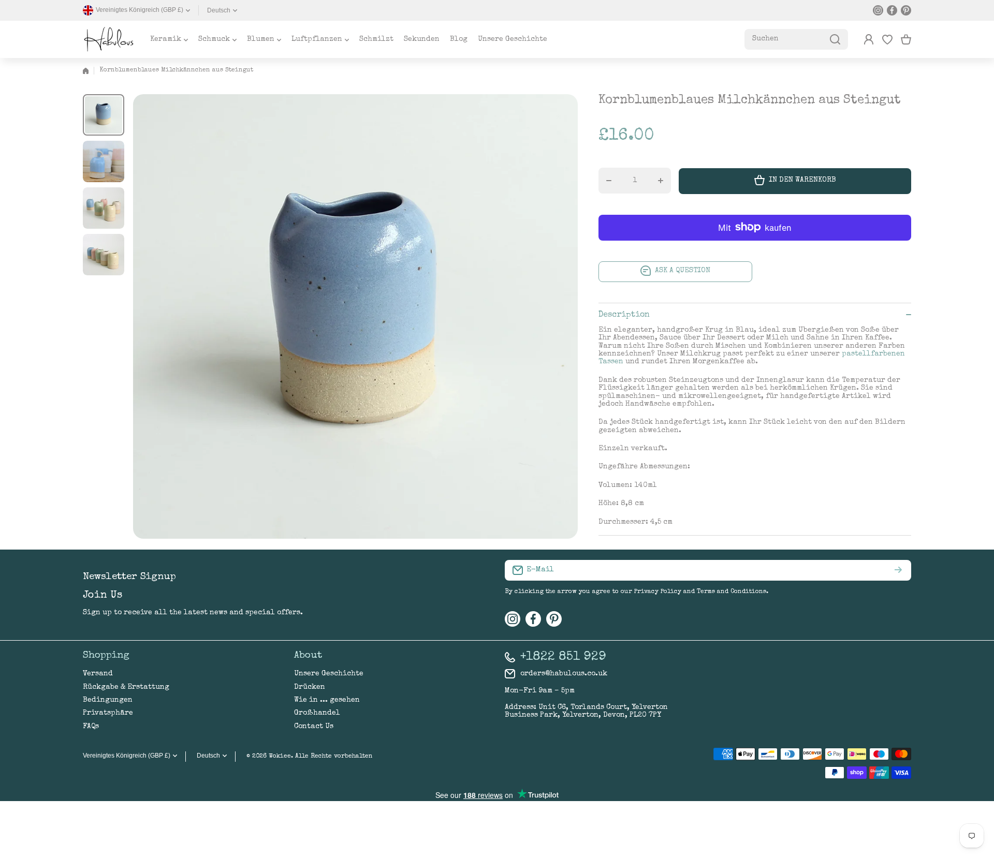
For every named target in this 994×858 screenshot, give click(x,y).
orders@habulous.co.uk (563, 673)
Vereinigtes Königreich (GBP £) (126, 755)
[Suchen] (835, 39)
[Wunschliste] (887, 39)
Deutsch (218, 10)
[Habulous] (109, 39)
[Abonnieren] (898, 570)
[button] (906, 39)
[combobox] (796, 39)
